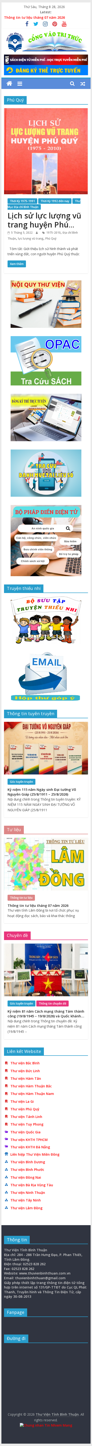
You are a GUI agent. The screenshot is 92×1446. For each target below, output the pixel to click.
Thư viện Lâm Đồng (26, 1208)
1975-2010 (53, 233)
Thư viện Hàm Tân (25, 1078)
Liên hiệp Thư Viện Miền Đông (34, 1154)
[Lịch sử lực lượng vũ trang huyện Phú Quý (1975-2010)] (46, 111)
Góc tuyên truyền (21, 782)
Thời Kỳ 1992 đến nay (55, 201)
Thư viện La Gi (22, 1101)
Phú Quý (50, 238)
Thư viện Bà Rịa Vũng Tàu (31, 1185)
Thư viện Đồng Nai (25, 1177)
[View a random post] (83, 83)
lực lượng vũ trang (30, 238)
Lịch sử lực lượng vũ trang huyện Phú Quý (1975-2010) (44, 224)
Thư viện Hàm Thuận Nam (32, 1093)
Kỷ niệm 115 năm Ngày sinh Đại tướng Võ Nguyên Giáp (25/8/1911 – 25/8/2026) (42, 792)
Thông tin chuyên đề (52, 1003)
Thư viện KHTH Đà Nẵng (30, 1147)
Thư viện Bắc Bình (25, 1063)
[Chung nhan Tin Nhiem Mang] (46, 1425)
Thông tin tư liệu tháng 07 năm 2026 (34, 17)
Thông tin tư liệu (21, 898)
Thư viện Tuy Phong (26, 1124)
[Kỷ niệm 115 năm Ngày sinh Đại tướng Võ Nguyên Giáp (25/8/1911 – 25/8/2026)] (46, 724)
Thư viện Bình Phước (27, 1169)
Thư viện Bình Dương (27, 1162)
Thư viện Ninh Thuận (27, 1192)
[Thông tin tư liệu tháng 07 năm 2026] (46, 840)
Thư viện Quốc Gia (25, 1132)
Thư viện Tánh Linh (26, 1116)
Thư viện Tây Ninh (25, 1200)
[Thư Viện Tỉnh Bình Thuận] (9, 84)
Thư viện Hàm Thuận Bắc (31, 1086)
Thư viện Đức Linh (25, 1071)
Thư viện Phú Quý (24, 1109)
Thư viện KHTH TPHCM (29, 1139)
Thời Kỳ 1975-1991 (22, 201)
